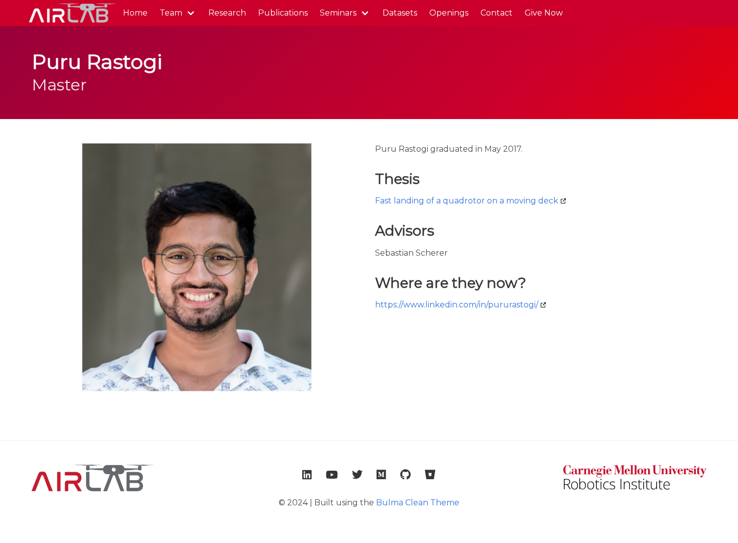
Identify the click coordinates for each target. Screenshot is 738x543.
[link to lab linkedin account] (307, 475)
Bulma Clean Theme (417, 502)
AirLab (71, 13)
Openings (448, 13)
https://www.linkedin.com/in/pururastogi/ (456, 304)
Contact (496, 13)
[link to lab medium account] (381, 475)
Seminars (338, 13)
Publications (283, 13)
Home (135, 13)
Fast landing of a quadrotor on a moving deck (466, 200)
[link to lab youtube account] (332, 475)
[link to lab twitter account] (357, 475)
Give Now (544, 13)
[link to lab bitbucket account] (430, 475)
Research (227, 13)
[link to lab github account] (405, 475)
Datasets (400, 13)
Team (171, 13)
